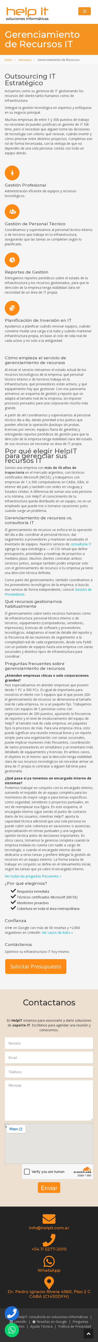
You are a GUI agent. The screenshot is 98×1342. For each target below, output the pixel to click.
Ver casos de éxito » (57, 932)
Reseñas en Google (51, 1321)
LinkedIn (19, 1321)
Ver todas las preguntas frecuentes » (33, 876)
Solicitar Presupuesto (35, 966)
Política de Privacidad (74, 1326)
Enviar (49, 1187)
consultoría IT (81, 544)
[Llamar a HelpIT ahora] (12, 1313)
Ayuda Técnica (41, 1326)
